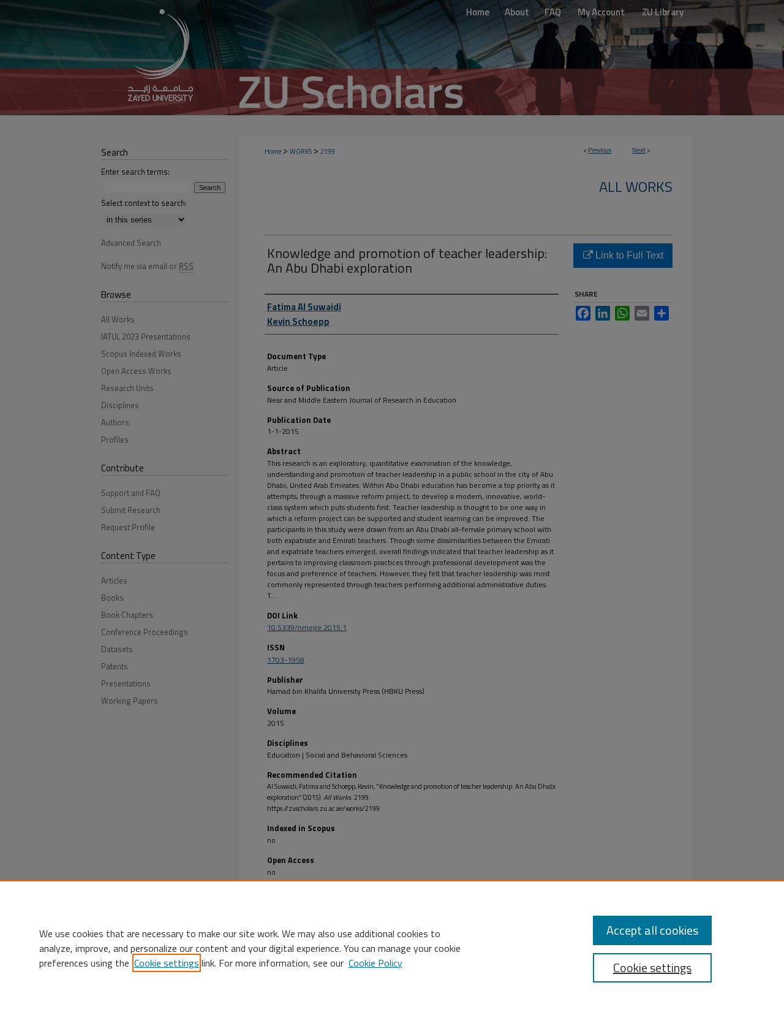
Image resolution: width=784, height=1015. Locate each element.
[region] (392, 947)
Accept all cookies (652, 930)
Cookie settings (166, 963)
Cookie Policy (375, 963)
